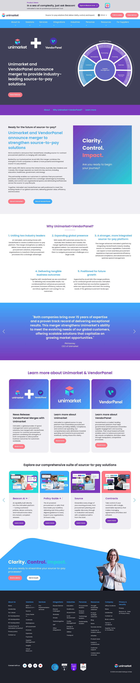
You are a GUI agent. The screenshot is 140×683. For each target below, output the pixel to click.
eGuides (93, 636)
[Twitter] (30, 666)
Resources (106, 22)
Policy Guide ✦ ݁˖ (30, 615)
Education (70, 606)
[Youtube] (40, 666)
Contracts (29, 620)
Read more (19, 446)
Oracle (55, 618)
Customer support (94, 649)
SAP (54, 625)
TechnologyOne (58, 621)
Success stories (96, 627)
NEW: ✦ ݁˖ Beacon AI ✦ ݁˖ (30, 607)
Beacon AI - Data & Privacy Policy (125, 612)
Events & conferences (95, 643)
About (47, 110)
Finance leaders (81, 612)
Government (71, 613)
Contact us (11, 635)
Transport (70, 635)
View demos (132, 15)
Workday (56, 614)
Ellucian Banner (58, 606)
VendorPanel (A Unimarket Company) (15, 627)
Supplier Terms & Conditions (110, 629)
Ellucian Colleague (56, 610)
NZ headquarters (14, 623)
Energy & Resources (70, 627)
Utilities (69, 632)
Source (28, 611)
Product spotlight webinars (94, 615)
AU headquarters (14, 616)
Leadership (12, 609)
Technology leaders (83, 617)
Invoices (28, 630)
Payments (29, 637)
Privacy (121, 608)
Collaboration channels (95, 654)
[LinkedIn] (25, 666)
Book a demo (15, 578)
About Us (15, 22)
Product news (95, 639)
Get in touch (33, 578)
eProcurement (31, 627)
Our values (11, 613)
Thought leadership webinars (94, 607)
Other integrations (57, 629)
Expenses (29, 633)
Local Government (71, 617)
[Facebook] (35, 666)
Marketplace (30, 623)
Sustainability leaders (83, 622)
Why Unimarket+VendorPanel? (67, 110)
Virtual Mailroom (29, 650)
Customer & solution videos (96, 631)
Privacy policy (12, 631)
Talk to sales (117, 15)
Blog (92, 620)
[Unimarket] (10, 15)
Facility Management (71, 622)
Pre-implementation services (44, 607)
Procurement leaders (83, 607)
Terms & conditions (108, 624)
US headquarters (14, 619)
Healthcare (70, 609)
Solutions (30, 22)
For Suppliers (123, 22)
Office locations (110, 606)
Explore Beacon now (87, 5)
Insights (28, 646)
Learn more (90, 110)
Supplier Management (30, 641)
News (10, 606)
